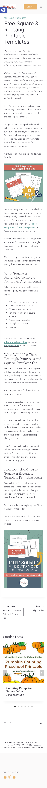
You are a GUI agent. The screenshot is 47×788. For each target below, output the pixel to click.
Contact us (37, 748)
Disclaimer (27, 746)
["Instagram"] (9, 777)
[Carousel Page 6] (32, 706)
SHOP (30, 6)
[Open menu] (41, 7)
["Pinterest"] (14, 777)
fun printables (11, 345)
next (42, 673)
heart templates (26, 227)
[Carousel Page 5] (28, 706)
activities (22, 342)
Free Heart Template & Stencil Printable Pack (12, 612)
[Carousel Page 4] (25, 706)
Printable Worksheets (16, 18)
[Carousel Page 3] (21, 706)
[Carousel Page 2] (18, 706)
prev (5, 673)
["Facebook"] (5, 777)
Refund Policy (23, 748)
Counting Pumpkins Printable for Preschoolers (19, 691)
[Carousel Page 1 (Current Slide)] (15, 706)
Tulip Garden (38, 608)
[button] (3, 10)
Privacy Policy (13, 746)
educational (10, 342)
